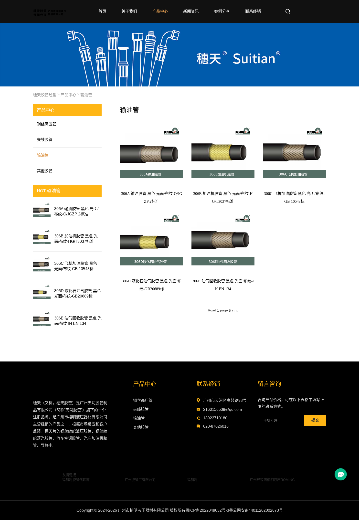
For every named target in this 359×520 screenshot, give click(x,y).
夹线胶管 (45, 140)
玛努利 (192, 480)
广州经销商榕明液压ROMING (272, 480)
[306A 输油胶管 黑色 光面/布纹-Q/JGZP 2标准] (42, 210)
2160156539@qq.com (222, 409)
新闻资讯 (191, 11)
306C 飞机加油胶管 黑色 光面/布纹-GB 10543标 (75, 266)
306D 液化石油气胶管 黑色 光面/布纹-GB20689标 (77, 293)
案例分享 (222, 11)
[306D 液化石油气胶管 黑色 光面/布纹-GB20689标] (42, 292)
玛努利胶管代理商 (76, 480)
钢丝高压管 (46, 124)
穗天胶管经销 (44, 95)
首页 (102, 11)
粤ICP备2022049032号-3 (207, 510)
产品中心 (160, 11)
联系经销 (253, 11)
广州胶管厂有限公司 (140, 480)
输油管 (86, 95)
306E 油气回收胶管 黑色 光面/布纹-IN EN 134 (78, 321)
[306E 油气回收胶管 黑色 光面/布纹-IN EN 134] (42, 320)
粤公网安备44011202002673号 (256, 510)
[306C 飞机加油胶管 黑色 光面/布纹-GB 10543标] (42, 265)
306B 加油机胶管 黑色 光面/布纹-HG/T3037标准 (76, 239)
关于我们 (129, 11)
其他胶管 (45, 171)
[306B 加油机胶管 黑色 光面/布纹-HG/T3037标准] (42, 237)
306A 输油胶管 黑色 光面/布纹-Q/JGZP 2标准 (76, 211)
